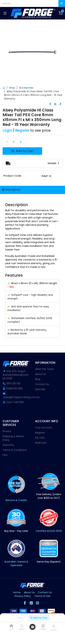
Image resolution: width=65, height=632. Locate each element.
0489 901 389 (14, 388)
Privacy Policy (23, 596)
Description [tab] (12, 189)
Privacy (7, 431)
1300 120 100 (13, 383)
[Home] (11, 626)
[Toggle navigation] (5, 13)
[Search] (22, 626)
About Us (40, 374)
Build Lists (40, 442)
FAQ (5, 455)
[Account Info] (53, 626)
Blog (37, 379)
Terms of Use (42, 596)
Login (7, 130)
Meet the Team (44, 369)
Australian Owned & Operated (16, 563)
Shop (12, 87)
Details (52, 163)
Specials (40, 389)
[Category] (43, 626)
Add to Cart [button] (24, 151)
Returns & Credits (16, 500)
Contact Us (42, 384)
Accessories (26, 87)
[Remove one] (6, 142)
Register (22, 130)
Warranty (8, 445)
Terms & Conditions (15, 450)
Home (16, 592)
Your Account (43, 427)
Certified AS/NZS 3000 (49, 531)
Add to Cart (40, 617)
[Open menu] (32, 627)
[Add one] (21, 142)
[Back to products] (55, 104)
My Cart (40, 437)
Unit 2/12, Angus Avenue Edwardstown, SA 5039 (16, 374)
